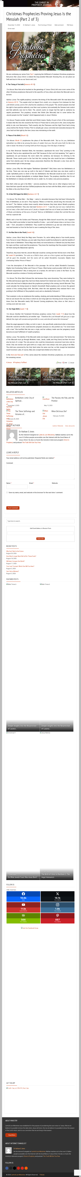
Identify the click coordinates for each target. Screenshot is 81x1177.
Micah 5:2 (24, 135)
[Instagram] (14, 1168)
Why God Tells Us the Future (15, 551)
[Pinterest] (18, 1168)
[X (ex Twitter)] (10, 1168)
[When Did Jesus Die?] (46, 484)
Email (31, 483)
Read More (11, 1135)
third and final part (17, 355)
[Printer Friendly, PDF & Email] (65, 362)
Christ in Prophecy (29, 1156)
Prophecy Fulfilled (20, 362)
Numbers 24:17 (33, 194)
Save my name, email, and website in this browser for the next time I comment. (36, 492)
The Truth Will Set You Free (31, 442)
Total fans (13, 890)
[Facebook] (6, 1168)
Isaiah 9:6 (30, 232)
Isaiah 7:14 (23, 309)
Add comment (59, 25)
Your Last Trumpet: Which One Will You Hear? (20, 566)
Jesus (9, 362)
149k (7, 890)
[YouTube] (22, 1168)
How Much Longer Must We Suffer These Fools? (21, 556)
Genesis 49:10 (29, 84)
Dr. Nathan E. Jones (29, 25)
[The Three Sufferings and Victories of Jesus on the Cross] (9, 484)
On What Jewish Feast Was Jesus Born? (22, 877)
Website (55, 483)
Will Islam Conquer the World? (15, 561)
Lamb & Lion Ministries (38, 1151)
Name (8, 483)
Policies (42, 1175)
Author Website (58, 426)
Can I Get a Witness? (12, 571)
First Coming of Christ (45, 25)
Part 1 (32, 74)
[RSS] (26, 1168)
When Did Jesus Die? (59, 411)
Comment (9, 463)
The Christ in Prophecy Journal (42, 3)
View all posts (70, 426)
